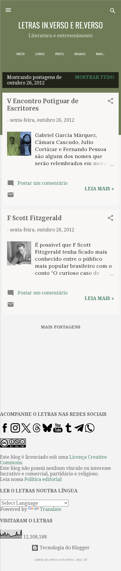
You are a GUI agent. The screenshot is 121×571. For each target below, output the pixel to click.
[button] (110, 101)
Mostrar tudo (94, 77)
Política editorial (43, 479)
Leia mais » (99, 189)
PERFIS (59, 54)
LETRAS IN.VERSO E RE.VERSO (60, 25)
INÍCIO (20, 54)
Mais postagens (60, 327)
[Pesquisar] (112, 12)
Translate (50, 509)
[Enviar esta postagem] (10, 196)
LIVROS (40, 54)
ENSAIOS (79, 54)
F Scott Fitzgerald (34, 218)
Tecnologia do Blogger (64, 547)
